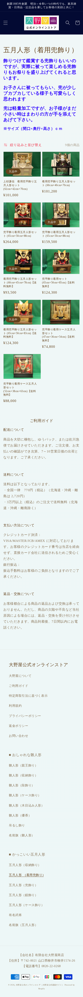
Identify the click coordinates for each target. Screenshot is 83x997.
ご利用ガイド (18, 685)
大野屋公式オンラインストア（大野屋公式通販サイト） (40, 985)
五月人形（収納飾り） (25, 865)
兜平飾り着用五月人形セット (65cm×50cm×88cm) (20, 234)
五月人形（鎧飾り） (23, 895)
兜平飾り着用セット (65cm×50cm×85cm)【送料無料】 (58, 282)
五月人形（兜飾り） (23, 885)
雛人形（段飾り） (22, 785)
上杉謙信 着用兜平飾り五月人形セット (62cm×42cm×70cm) (20, 185)
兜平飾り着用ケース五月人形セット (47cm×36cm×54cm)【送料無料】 (58, 335)
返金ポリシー (18, 726)
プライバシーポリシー (25, 716)
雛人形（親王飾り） (23, 765)
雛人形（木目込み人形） (26, 805)
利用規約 (15, 705)
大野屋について (20, 675)
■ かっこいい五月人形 (27, 854)
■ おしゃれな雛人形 (25, 755)
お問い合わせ (18, 735)
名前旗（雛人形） (22, 835)
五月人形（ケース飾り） (26, 905)
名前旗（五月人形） (23, 925)
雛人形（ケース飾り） (25, 795)
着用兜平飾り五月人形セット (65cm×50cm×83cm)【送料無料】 (20, 333)
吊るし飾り (17, 825)
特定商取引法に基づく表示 (28, 695)
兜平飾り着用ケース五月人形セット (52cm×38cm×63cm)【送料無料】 (20, 389)
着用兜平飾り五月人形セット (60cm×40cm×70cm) (58, 183)
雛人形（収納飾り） (23, 775)
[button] (5, 23)
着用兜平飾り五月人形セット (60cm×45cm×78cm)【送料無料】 (20, 282)
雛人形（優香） (20, 815)
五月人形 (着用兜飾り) (26, 875)
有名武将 (15, 915)
